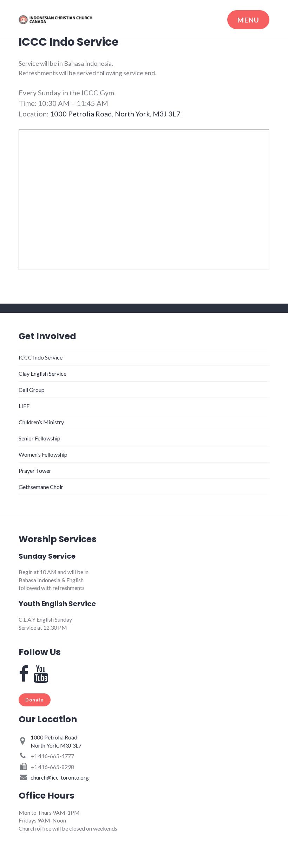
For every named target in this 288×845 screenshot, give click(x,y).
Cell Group (32, 389)
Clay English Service (42, 373)
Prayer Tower (35, 470)
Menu (248, 20)
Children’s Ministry (41, 422)
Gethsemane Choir (41, 486)
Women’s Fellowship (43, 454)
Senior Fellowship (39, 438)
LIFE (24, 405)
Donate (34, 700)
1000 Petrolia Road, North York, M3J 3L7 (115, 113)
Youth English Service (57, 604)
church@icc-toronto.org (60, 777)
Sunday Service (47, 556)
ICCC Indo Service (41, 357)
